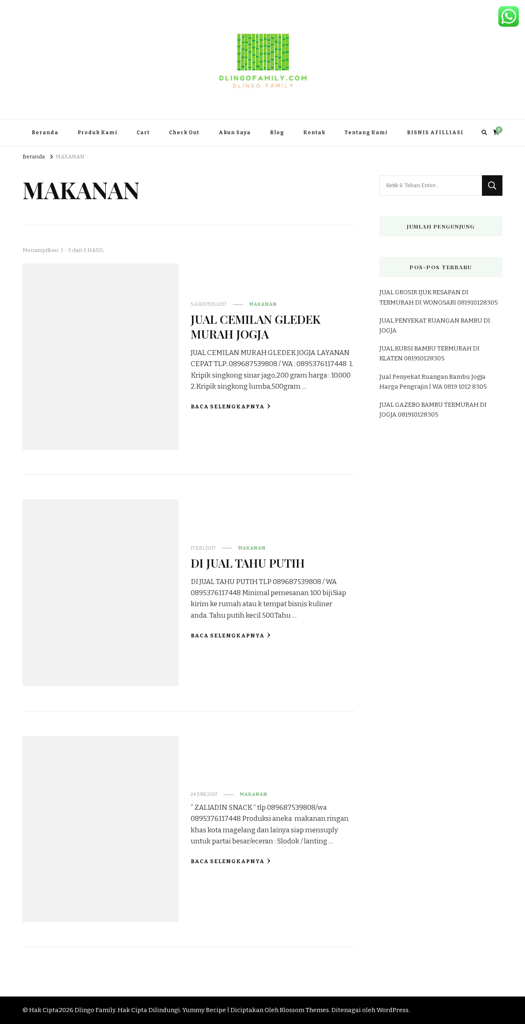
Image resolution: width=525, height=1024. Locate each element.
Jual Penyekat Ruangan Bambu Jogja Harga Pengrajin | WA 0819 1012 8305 (433, 381)
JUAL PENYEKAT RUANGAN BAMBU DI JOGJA (434, 325)
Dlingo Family (95, 1010)
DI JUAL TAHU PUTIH (248, 562)
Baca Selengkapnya (228, 406)
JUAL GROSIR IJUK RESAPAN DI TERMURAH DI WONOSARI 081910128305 (438, 297)
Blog (277, 132)
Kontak (314, 132)
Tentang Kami (366, 132)
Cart (143, 132)
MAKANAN (263, 304)
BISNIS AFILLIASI (435, 132)
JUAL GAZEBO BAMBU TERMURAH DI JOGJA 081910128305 (432, 409)
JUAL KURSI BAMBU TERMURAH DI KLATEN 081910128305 (429, 353)
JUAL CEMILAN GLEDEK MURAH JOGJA (255, 326)
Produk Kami (97, 132)
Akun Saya (235, 132)
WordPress (393, 1010)
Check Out (184, 132)
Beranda (45, 132)
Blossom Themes (304, 1010)
